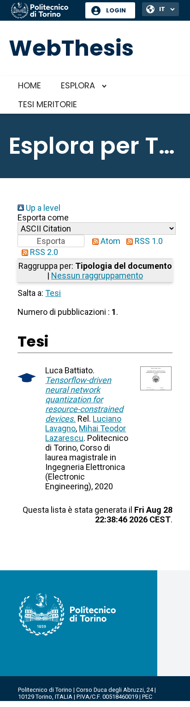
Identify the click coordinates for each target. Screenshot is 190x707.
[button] (51, 241)
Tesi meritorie (47, 104)
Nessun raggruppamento (97, 275)
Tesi (53, 293)
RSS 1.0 (148, 241)
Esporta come (43, 217)
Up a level (42, 208)
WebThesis (71, 48)
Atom (109, 241)
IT (162, 9)
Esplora (78, 85)
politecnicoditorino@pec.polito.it (62, 703)
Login (116, 10)
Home (29, 85)
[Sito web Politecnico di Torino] (44, 11)
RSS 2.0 (43, 252)
